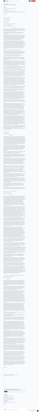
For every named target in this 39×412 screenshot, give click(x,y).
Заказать (6, 391)
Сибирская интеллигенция (6, 400)
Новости (31, 409)
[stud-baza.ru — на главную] (6, 1)
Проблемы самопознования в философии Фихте (8, 398)
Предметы (5, 3)
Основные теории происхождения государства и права (9, 399)
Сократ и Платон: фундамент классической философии (9, 397)
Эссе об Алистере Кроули (6, 396)
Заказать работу (33, 409)
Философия (7, 3)
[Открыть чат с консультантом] (38, 411)
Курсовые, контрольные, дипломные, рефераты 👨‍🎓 (33, 410)
